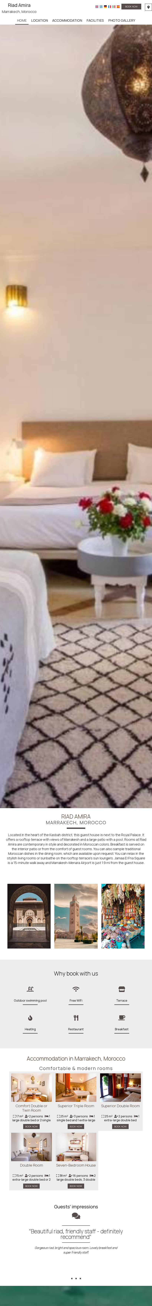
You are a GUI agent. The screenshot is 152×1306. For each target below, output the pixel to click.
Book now (131, 6)
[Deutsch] (105, 7)
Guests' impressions (76, 1206)
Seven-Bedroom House (76, 1165)
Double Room (31, 1165)
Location (39, 20)
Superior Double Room (120, 1105)
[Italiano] (114, 7)
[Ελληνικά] (101, 7)
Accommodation (67, 20)
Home (22, 20)
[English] (96, 7)
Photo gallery (121, 20)
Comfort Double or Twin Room (31, 1108)
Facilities (95, 20)
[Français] (109, 7)
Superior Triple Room (76, 1105)
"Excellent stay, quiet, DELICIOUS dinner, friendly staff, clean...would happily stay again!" (76, 1234)
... (76, 1272)
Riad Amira (19, 8)
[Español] (118, 7)
